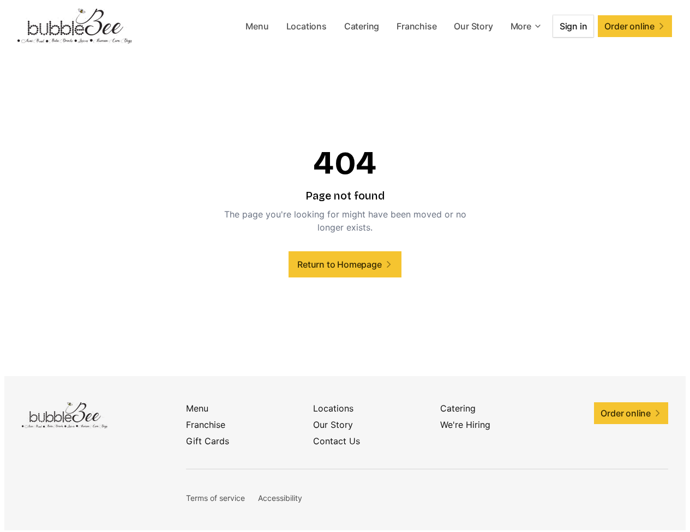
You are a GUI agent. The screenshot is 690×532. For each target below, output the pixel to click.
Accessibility (280, 498)
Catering (361, 26)
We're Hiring (465, 424)
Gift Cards (207, 441)
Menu (256, 26)
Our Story (473, 26)
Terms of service (215, 498)
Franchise (416, 26)
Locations (306, 26)
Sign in (573, 26)
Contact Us (336, 441)
